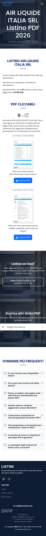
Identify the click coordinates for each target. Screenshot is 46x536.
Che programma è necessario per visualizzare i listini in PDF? (24, 426)
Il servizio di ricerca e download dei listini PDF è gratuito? (24, 436)
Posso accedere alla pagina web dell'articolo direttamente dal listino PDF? (24, 395)
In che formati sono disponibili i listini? (23, 374)
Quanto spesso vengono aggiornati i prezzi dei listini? (22, 406)
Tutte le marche (7, 493)
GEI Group (27, 529)
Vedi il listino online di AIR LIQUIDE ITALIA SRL (23, 282)
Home (3, 489)
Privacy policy (6, 497)
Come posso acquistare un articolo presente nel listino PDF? (24, 416)
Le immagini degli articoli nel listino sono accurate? (22, 446)
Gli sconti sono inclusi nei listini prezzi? (23, 384)
